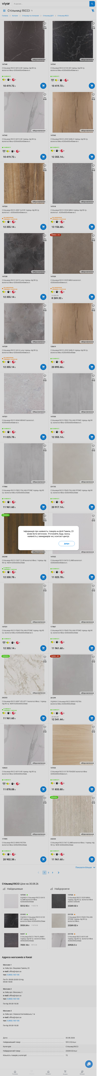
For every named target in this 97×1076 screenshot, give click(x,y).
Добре (66, 544)
